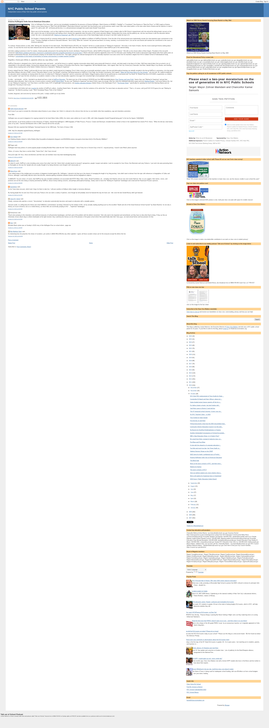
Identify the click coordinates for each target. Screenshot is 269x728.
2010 (190, 385)
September (194, 483)
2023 (190, 345)
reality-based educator (17, 108)
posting (34, 88)
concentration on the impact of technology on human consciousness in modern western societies (45, 56)
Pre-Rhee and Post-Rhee (197, 442)
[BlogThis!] (40, 98)
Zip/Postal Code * (196, 125)
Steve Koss (13, 171)
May (192, 495)
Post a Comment (13, 240)
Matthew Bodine (149, 81)
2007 (190, 518)
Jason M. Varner (15, 199)
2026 (190, 336)
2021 (190, 351)
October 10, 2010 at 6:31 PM (15, 219)
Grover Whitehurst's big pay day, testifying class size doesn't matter (212, 669)
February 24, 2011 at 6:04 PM (15, 236)
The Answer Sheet (123, 83)
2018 (190, 360)
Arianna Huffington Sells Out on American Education (206, 457)
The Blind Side (194, 460)
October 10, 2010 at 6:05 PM (15, 209)
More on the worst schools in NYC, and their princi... (206, 463)
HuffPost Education (59, 79)
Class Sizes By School (194, 684)
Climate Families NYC (232, 141)
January (193, 507)
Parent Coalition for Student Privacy (214, 141)
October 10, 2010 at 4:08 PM (15, 157)
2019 (190, 357)
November (194, 390)
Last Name (193, 113)
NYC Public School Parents (26, 8)
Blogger (227, 705)
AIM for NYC (216, 143)
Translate (201, 572)
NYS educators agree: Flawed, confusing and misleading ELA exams (213, 602)
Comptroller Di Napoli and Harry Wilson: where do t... (206, 399)
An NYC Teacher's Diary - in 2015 (200, 414)
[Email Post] (35, 98)
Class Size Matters (232, 138)
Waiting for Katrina (195, 467)
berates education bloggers (83, 83)
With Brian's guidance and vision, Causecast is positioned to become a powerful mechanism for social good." (49, 53)
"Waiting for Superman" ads (62, 35)
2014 (190, 373)
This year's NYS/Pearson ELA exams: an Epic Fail (201, 612)
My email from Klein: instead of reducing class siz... (206, 439)
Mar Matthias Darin (16, 231)
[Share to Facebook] (44, 98)
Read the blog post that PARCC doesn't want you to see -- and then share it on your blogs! (219, 621)
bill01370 (13, 161)
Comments (229, 106)
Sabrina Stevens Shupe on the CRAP (201, 451)
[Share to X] (42, 98)
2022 (190, 348)
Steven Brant (60, 81)
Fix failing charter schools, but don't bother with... (205, 405)
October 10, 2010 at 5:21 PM (15, 195)
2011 (190, 382)
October (193, 393)
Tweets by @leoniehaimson (195, 526)
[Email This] (38, 98)
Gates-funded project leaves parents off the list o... (205, 402)
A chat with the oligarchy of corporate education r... (205, 445)
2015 (190, 370)
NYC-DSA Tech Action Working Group (200, 143)
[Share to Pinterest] (46, 98)
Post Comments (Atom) (24, 247)
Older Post (170, 243)
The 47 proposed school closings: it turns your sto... (206, 411)
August (193, 486)
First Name (194, 106)
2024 (190, 342)
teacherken (13, 187)
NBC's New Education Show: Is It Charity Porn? (204, 436)
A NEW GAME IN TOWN (199, 591)
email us (225, 328)
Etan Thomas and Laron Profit (124, 79)
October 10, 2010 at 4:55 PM (15, 167)
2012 (190, 379)
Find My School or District (194, 687)
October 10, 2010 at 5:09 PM (15, 183)
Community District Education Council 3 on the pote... (206, 427)
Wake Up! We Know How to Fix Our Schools (134, 72)
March (193, 501)
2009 (190, 512)
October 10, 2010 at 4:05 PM (15, 141)
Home (91, 243)
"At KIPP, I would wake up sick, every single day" (207, 658)
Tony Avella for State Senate (199, 417)
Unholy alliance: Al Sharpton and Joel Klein (205, 648)
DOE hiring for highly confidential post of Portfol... (205, 454)
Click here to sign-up (193, 312)
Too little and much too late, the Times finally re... (205, 448)
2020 (190, 354)
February (193, 504)
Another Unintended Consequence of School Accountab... (207, 433)
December (194, 387)
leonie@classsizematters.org (195, 700)
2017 (190, 363)
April (192, 498)
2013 (190, 376)
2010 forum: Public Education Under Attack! (203, 479)
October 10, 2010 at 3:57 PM (15, 133)
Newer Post (11, 243)
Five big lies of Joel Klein (197, 420)
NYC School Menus (193, 692)
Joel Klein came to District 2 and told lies (202, 408)
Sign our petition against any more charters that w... (206, 473)
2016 (190, 367)
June (192, 492)
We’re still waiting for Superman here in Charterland (205, 476)
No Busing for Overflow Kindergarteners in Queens (205, 430)
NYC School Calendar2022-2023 (196, 689)
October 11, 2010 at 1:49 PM (15, 227)
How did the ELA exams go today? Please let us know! (201, 631)
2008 (190, 515)
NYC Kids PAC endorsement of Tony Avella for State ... (207, 396)
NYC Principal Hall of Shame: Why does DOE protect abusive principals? (214, 580)
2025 (190, 339)
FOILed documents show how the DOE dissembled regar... (208, 424)
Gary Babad (13, 137)
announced (75, 38)
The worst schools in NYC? (198, 470)
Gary (11, 223)
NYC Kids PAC (244, 141)
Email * (192, 119)
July (192, 489)
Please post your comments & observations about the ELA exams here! (207, 639)
